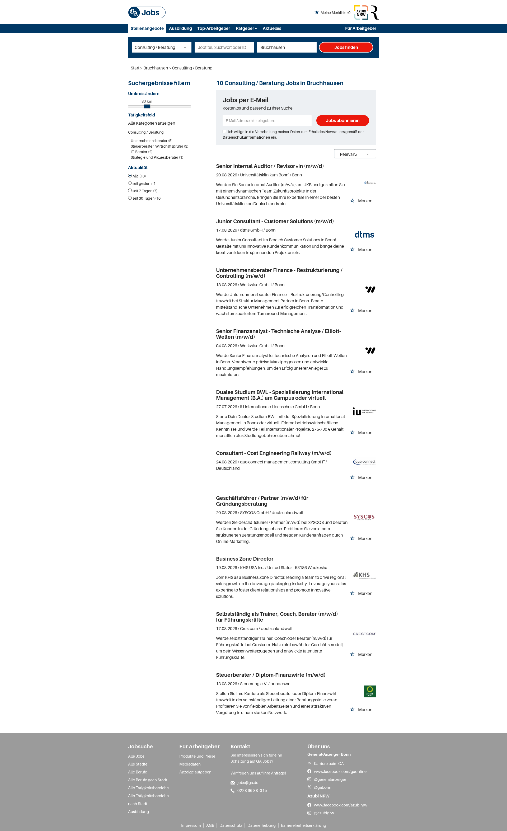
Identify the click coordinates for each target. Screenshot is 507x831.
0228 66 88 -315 (252, 790)
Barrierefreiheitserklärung (303, 825)
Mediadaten (190, 764)
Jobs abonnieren (343, 120)
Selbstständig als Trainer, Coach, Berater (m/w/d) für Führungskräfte (277, 617)
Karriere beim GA (329, 763)
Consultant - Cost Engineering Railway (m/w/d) (274, 453)
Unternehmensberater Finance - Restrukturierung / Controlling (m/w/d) (279, 273)
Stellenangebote (147, 28)
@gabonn (322, 787)
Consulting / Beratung (146, 132)
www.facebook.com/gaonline (340, 771)
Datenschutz (230, 825)
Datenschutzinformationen (246, 137)
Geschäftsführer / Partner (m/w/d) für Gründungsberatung (262, 501)
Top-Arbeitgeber (213, 28)
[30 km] (147, 106)
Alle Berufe (137, 771)
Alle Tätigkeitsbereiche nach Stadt (148, 799)
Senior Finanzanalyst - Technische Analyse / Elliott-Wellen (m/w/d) (278, 334)
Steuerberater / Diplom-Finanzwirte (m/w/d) (271, 675)
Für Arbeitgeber (360, 28)
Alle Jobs (136, 756)
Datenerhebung (261, 825)
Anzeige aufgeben (195, 771)
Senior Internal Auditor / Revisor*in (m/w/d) (270, 166)
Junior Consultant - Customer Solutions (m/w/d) (275, 221)
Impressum (191, 825)
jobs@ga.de (247, 782)
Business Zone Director (245, 559)
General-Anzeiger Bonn (329, 754)
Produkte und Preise (197, 756)
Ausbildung (180, 28)
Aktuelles (272, 28)
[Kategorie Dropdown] (186, 47)
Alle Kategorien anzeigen (151, 123)
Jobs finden (346, 47)
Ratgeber (245, 28)
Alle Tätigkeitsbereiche (148, 787)
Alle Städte (137, 764)
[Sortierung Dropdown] (368, 154)
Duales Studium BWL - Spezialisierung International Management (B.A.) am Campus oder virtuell (280, 395)
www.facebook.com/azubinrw (340, 804)
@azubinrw (324, 812)
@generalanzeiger (330, 779)
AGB (210, 825)
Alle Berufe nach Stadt (147, 779)
